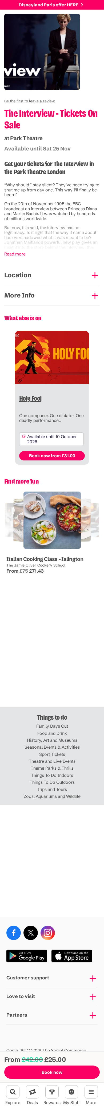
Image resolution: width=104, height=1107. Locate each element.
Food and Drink (52, 733)
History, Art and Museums (52, 740)
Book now (52, 1072)
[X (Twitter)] (30, 933)
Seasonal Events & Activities (52, 747)
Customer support (27, 978)
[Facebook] (13, 933)
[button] (29, 101)
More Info (19, 295)
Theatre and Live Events (52, 761)
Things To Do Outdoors (52, 782)
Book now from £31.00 (52, 455)
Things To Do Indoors (52, 775)
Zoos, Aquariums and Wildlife (52, 796)
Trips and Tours (52, 789)
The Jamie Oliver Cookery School (35, 565)
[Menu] (91, 1091)
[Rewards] (52, 1091)
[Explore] (12, 1091)
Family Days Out (52, 726)
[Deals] (32, 1091)
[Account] (71, 1091)
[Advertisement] (52, 651)
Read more (15, 253)
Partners (16, 1015)
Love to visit (20, 996)
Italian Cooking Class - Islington (44, 559)
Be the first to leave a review (29, 101)
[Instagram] (48, 933)
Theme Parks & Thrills (52, 768)
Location (17, 275)
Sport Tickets (52, 754)
